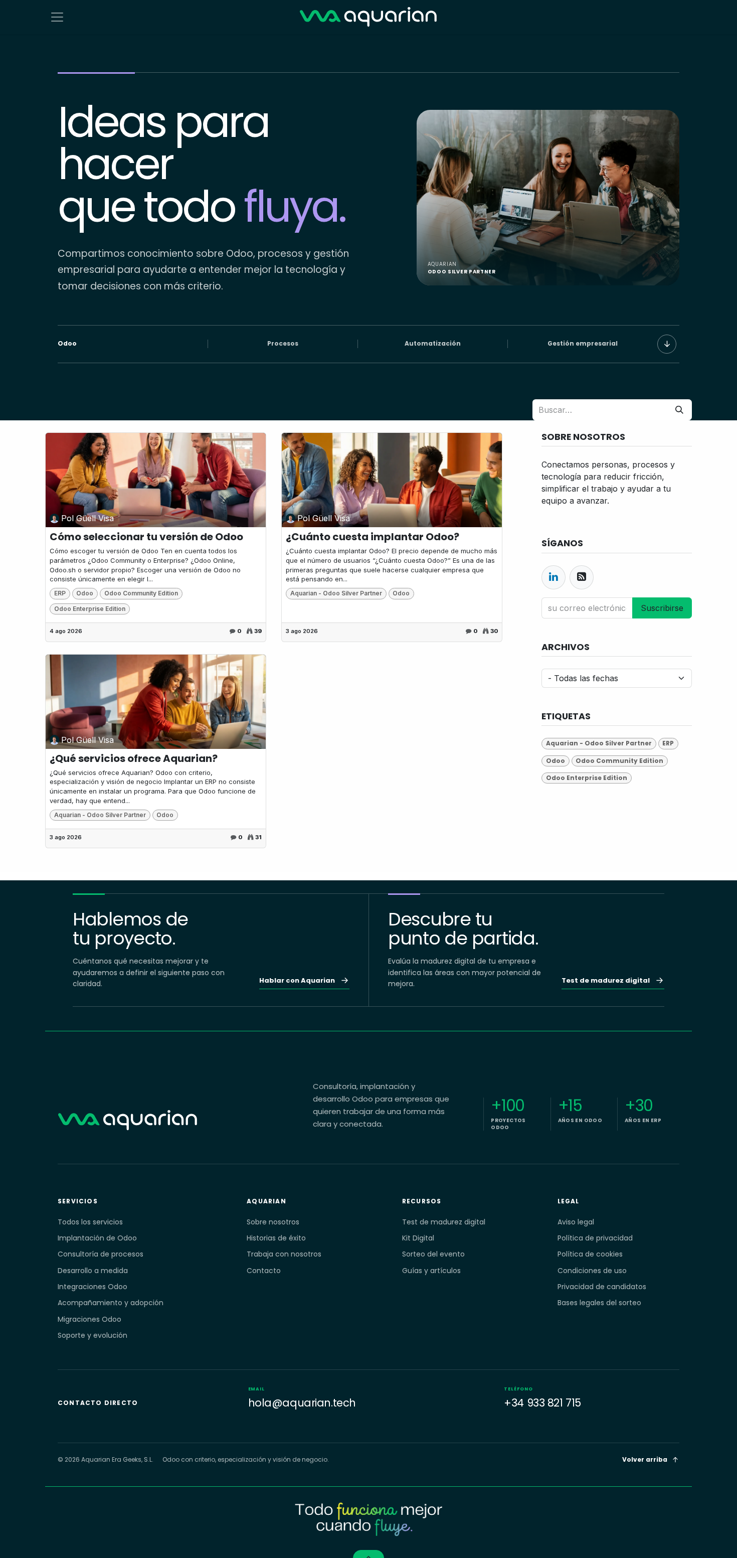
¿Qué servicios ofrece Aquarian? (134, 758)
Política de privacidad (595, 1238)
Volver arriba (644, 1459)
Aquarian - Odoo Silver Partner (336, 593)
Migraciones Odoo (89, 1319)
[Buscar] (679, 409)
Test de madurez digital (443, 1222)
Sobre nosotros (273, 1222)
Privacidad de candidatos (602, 1287)
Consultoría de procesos (100, 1254)
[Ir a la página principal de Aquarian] (128, 1120)
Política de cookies (590, 1254)
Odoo (84, 593)
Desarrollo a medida (93, 1271)
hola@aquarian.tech (302, 1398)
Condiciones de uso (592, 1271)
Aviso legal (576, 1222)
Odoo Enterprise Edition (89, 608)
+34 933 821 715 (542, 1398)
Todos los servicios (90, 1222)
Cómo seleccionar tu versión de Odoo (146, 536)
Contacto (264, 1271)
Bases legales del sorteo (599, 1303)
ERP (60, 593)
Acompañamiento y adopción (110, 1303)
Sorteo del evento (433, 1254)
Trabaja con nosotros (284, 1254)
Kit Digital (418, 1238)
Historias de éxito (276, 1238)
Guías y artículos (431, 1271)
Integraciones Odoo (92, 1287)
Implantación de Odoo (97, 1238)
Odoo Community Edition (141, 593)
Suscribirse (662, 608)
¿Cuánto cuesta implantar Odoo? (372, 536)
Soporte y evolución (92, 1335)
